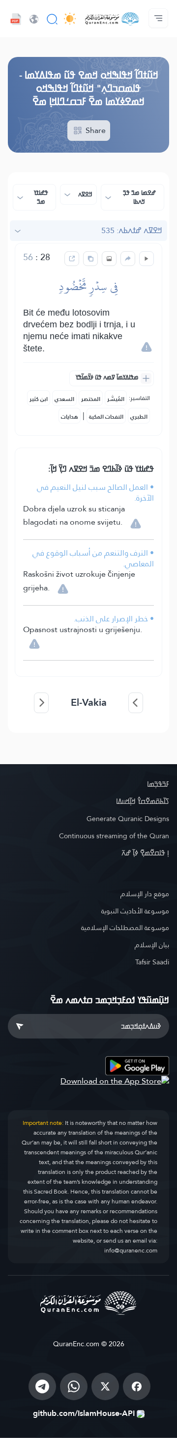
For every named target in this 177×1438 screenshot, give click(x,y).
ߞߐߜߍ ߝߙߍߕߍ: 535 (131, 230)
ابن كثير (39, 399)
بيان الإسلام (152, 944)
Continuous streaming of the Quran (114, 835)
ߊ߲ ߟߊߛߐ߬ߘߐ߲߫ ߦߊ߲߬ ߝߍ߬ (145, 853)
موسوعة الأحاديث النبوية (135, 911)
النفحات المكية (106, 416)
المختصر (90, 399)
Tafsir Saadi (152, 962)
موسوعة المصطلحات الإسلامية (125, 927)
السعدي (64, 399)
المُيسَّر (115, 399)
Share (95, 130)
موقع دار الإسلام (144, 893)
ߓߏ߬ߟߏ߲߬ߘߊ (158, 784)
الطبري (139, 416)
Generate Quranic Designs (128, 818)
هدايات (69, 416)
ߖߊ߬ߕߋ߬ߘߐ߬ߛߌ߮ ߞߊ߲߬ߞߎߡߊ (142, 801)
